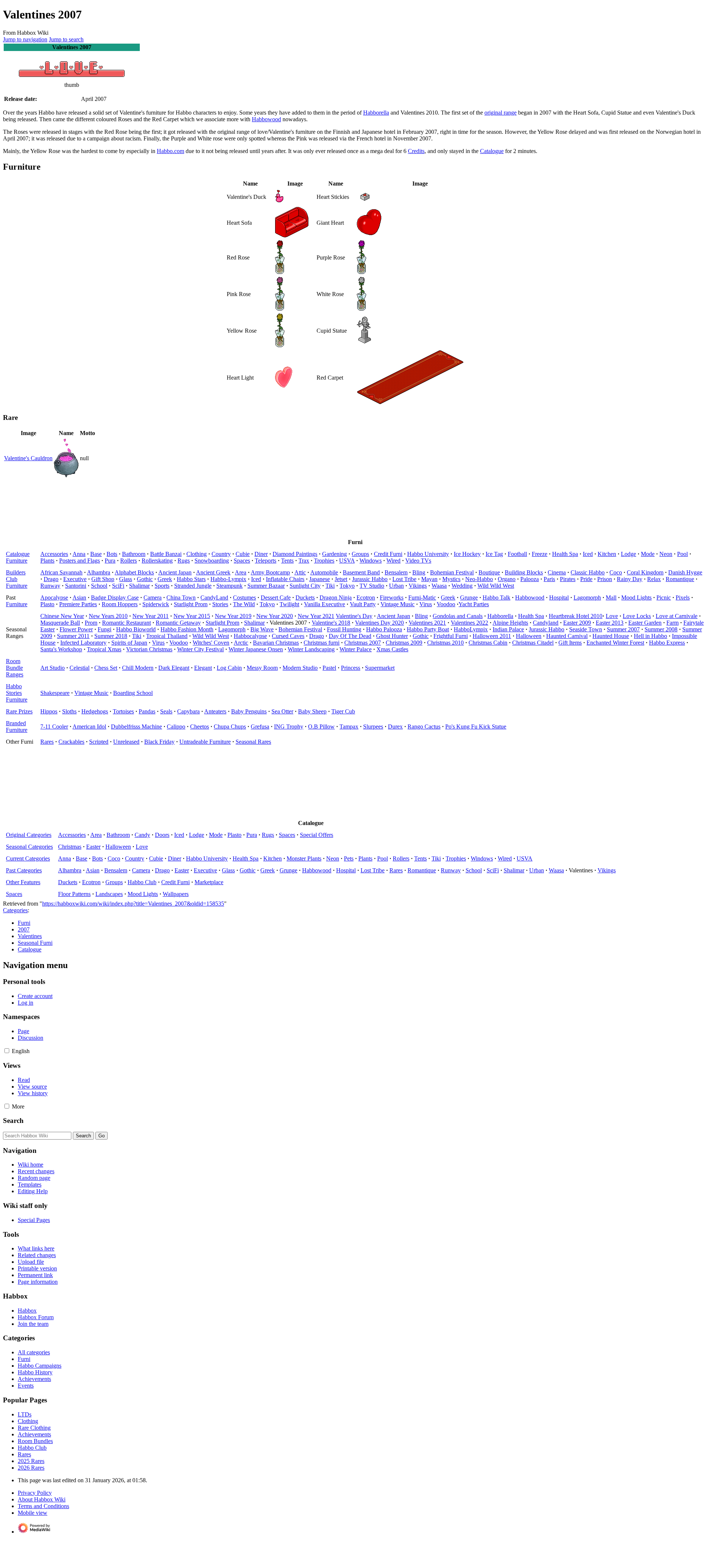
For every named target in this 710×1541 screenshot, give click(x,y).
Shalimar (139, 586)
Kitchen (607, 554)
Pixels (683, 597)
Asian (79, 597)
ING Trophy (288, 726)
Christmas (69, 847)
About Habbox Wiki (41, 1499)
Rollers (128, 560)
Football (517, 554)
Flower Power (76, 629)
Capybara (188, 711)
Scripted (98, 742)
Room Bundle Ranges (14, 668)
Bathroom (133, 554)
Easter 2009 (577, 623)
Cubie (243, 554)
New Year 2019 (233, 616)
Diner (261, 554)
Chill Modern (137, 668)
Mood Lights (636, 597)
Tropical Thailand (166, 636)
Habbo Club (142, 882)
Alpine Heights (510, 623)
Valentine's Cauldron (28, 458)
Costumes (244, 597)
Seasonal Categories (29, 847)
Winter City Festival (200, 649)
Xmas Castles (392, 649)
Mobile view (32, 1513)
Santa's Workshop (61, 649)
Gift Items (570, 642)
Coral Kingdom (645, 572)
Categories (15, 910)
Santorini (75, 586)
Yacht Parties (474, 604)
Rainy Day (629, 579)
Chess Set (105, 668)
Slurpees (373, 726)
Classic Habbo (588, 572)
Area (240, 572)
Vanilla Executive (324, 604)
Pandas (147, 711)
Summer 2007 (623, 629)
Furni (24, 923)
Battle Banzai (166, 554)
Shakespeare (55, 693)
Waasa (439, 586)
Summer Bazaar (266, 586)
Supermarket (380, 668)
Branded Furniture (16, 726)
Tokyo (347, 586)
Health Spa (565, 554)
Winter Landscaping (311, 649)
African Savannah (61, 572)
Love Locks (637, 616)
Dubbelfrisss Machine (136, 726)
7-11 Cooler (54, 726)
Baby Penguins (249, 711)
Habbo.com (170, 151)
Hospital (559, 597)
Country (221, 554)
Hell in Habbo (650, 636)
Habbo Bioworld (136, 629)
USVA (347, 560)
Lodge (628, 554)
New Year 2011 (150, 616)
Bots (111, 554)
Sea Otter (282, 711)
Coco (615, 572)
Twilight (289, 604)
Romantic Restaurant (126, 623)
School (99, 586)
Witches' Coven (211, 642)
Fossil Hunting (344, 629)
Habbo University (428, 554)
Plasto (47, 604)
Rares (47, 742)
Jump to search (66, 39)
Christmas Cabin (488, 642)
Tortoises (123, 711)
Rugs (184, 560)
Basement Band (361, 572)
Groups (360, 554)
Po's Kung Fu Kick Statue (475, 726)
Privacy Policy (35, 1493)
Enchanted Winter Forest (615, 642)
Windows (370, 560)
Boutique (489, 572)
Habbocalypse (250, 636)
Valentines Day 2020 (379, 623)
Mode (648, 554)
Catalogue (492, 151)
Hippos (48, 711)
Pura (110, 560)
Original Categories (28, 835)
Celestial (79, 668)
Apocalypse (54, 597)
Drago (51, 579)
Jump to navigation (25, 39)
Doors (162, 835)
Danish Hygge (685, 572)
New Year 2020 (274, 616)
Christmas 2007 (362, 642)
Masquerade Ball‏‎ (60, 623)
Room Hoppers (120, 604)
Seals (166, 711)
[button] (6, 1050)
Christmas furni (321, 642)
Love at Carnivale (676, 616)
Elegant (203, 668)
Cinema (557, 572)
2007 (24, 929)
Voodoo (446, 604)
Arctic (241, 642)
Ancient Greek (213, 572)
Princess (350, 668)
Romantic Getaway (178, 623)
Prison (604, 579)
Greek (165, 579)
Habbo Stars (191, 579)
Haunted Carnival (567, 636)
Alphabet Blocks (134, 572)
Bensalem (396, 572)
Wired (393, 560)
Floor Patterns (74, 894)
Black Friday (159, 742)
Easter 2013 (609, 623)
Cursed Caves (288, 636)
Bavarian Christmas (276, 642)
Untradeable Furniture (205, 742)
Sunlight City (305, 586)
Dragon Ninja (336, 597)
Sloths (69, 711)
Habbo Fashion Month (186, 629)
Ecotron (365, 597)
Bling (418, 572)
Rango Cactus (424, 726)
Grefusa (260, 726)
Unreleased (126, 742)
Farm (672, 623)
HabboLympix (471, 629)
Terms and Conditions (43, 1506)
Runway (50, 586)
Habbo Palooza (384, 629)
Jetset (341, 579)
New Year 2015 (191, 616)
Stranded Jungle (193, 586)
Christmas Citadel (533, 642)
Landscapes (109, 894)
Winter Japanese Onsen (256, 649)
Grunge (469, 597)
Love (612, 616)
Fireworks (391, 597)
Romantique (680, 579)
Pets (349, 858)
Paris (549, 579)
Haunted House (610, 636)
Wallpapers (176, 894)
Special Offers (316, 835)
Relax (654, 579)
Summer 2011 (73, 636)
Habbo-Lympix (228, 579)
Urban (396, 586)
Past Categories (24, 870)
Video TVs (418, 560)
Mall (611, 597)
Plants (47, 560)
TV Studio (371, 586)
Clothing (196, 554)
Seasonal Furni (35, 943)
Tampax (348, 726)
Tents (287, 560)
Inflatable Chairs (285, 579)
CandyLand (214, 597)
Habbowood (266, 119)
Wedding (462, 586)
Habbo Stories (14, 689)
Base (96, 554)
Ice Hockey (467, 554)
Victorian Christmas (149, 649)
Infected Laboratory (83, 642)
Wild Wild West (495, 586)
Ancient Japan (175, 572)
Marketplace (209, 882)
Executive (75, 579)
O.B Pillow (321, 726)
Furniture (16, 560)
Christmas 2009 (404, 642)
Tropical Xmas (104, 649)
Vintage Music (398, 604)
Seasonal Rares (253, 742)
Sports (162, 586)
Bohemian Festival (452, 572)
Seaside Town (585, 629)
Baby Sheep (312, 711)
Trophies (324, 560)
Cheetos (199, 726)
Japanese (319, 579)
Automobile (324, 572)
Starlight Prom (190, 604)
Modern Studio (300, 668)
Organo (506, 579)
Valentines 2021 (427, 623)
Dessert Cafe (276, 597)
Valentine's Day (354, 616)
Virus (425, 604)
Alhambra (98, 572)
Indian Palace (508, 629)
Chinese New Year (62, 616)
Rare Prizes (19, 711)
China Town (181, 597)
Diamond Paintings (295, 554)
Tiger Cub (343, 711)
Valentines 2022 (469, 623)
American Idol (89, 726)
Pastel (329, 668)
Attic (300, 572)
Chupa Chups (230, 726)
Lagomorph (587, 597)
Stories (220, 604)
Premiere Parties (78, 604)
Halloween (528, 636)
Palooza (529, 579)
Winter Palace (355, 649)
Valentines (30, 936)
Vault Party (363, 604)
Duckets (305, 597)
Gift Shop (102, 579)
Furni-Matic (422, 597)
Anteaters (215, 711)
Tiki (330, 586)
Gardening (334, 554)
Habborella (376, 112)
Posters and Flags (79, 560)
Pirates (567, 579)
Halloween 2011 (492, 636)
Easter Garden (645, 623)
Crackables (71, 742)
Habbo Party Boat (428, 629)
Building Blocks (524, 572)
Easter (93, 847)
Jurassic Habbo (370, 579)
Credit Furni (388, 554)
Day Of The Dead (350, 636)
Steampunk (229, 586)
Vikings (418, 586)
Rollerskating (157, 560)
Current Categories (28, 858)
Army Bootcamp (270, 572)
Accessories (54, 554)
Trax (303, 560)
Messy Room (262, 668)
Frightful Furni (450, 636)
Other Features (23, 882)
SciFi (118, 586)
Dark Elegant (173, 668)
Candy (142, 835)
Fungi (104, 629)
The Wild (244, 604)
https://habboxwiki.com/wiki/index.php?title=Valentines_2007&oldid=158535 (133, 903)
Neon (665, 554)
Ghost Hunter (392, 636)
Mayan (429, 579)
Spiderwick (155, 604)
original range (500, 112)
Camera (152, 597)
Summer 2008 (661, 629)
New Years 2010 (108, 616)
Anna (78, 554)
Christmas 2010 (445, 642)
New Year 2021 (316, 616)
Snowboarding (212, 560)
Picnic (663, 597)
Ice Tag (494, 554)
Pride (586, 579)
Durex (395, 726)
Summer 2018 (110, 636)
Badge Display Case (115, 597)
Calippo (176, 726)
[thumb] (72, 78)
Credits (416, 151)
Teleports (265, 560)
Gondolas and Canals (458, 616)
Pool (682, 554)
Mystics (451, 579)
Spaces (242, 560)
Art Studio (52, 668)
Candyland (545, 623)
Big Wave (262, 629)
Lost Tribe (404, 579)
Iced (588, 554)
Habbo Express (667, 642)
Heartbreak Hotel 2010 (575, 616)
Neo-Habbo (479, 579)
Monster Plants (304, 858)
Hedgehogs (94, 711)
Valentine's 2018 (331, 623)
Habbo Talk (496, 597)
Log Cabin (229, 668)
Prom (91, 623)
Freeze (539, 554)
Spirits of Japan (129, 642)
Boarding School (133, 693)
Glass (125, 579)
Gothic (145, 579)
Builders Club (16, 575)
